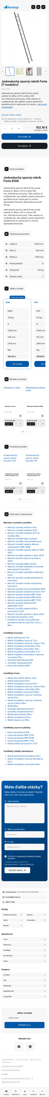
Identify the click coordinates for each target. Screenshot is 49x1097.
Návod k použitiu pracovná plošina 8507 (26, 589)
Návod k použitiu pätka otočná (22, 564)
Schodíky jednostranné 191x (20, 660)
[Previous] (3, 71)
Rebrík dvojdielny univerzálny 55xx (24, 764)
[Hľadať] (33, 7)
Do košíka (17, 364)
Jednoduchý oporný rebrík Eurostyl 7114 (34, 474)
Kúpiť (7, 424)
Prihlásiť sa (23, 1025)
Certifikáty (7, 950)
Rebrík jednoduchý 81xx (19, 681)
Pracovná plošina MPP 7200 (21, 741)
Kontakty (7, 975)
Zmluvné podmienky (26, 864)
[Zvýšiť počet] (19, 129)
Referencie (7, 945)
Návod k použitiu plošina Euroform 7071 (26, 591)
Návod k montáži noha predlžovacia (24, 541)
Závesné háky (31, 406)
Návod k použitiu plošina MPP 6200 (24, 597)
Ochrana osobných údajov (12, 1066)
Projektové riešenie (10, 915)
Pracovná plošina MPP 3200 (21, 735)
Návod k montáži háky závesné (22, 538)
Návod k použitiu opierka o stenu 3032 (26, 555)
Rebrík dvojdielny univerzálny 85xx (24, 689)
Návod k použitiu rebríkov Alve (22, 527)
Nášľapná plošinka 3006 (13, 406)
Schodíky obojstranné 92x (20, 663)
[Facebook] (19, 1046)
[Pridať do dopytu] (20, 424)
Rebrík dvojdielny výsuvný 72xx (22, 640)
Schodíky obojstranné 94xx (20, 711)
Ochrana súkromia (11, 864)
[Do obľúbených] (16, 424)
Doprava (30, 915)
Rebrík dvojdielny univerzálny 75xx (24, 646)
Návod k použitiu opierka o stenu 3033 (26, 614)
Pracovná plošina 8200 (18, 732)
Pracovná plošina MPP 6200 (21, 738)
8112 (36, 302)
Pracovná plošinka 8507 (19, 665)
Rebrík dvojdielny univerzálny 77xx (24, 651)
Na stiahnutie (8, 955)
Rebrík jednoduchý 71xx (19, 637)
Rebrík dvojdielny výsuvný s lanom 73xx (26, 643)
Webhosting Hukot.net (11, 1082)
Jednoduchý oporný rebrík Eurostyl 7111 (12, 474)
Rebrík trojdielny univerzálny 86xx (23, 692)
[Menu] (43, 7)
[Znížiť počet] (5, 129)
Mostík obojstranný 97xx (19, 717)
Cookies (5, 1074)
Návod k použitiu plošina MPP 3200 (24, 594)
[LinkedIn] (30, 1046)
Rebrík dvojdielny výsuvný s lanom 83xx (26, 686)
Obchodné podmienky (11, 1070)
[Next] (45, 71)
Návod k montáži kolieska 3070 (22, 530)
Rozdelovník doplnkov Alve (20, 617)
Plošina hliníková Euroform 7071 (22, 743)
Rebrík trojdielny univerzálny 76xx (23, 649)
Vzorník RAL (8, 996)
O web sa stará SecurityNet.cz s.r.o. (16, 1078)
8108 (8, 302)
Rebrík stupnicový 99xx (19, 720)
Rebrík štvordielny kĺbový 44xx (22, 678)
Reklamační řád (9, 991)
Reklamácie (7, 986)
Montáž (6, 925)
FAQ (5, 980)
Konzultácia (31, 920)
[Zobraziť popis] (20, 415)
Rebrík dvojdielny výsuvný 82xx (22, 683)
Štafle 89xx (13, 706)
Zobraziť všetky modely (11, 115)
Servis (6, 920)
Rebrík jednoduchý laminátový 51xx (24, 756)
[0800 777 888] (38, 7)
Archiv (6, 961)
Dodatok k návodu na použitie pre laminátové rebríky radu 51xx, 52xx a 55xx (25, 622)
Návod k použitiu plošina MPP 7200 (24, 600)
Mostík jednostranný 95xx (20, 714)
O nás (5, 939)
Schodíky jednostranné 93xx (21, 709)
